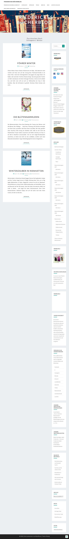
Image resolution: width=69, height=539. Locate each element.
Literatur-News (58, 149)
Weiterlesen (27, 89)
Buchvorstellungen (59, 146)
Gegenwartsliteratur (60, 224)
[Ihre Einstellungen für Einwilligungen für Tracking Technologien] (66, 536)
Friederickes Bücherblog (12, 1)
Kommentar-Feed (59, 514)
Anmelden (57, 508)
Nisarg (48, 536)
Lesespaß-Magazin (55, 5)
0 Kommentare (35, 119)
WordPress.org (58, 517)
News (48, 5)
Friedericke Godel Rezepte (23, 8)
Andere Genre (59, 221)
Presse (37, 5)
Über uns (43, 5)
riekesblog (32, 66)
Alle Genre (58, 169)
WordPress (38, 536)
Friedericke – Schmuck (59, 439)
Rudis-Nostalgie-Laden (59, 437)
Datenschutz (24, 5)
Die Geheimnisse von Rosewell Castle (58, 463)
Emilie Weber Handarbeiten (9, 8)
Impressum (31, 5)
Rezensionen (58, 219)
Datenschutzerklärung (58, 529)
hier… (56, 423)
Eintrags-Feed (58, 511)
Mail (54, 285)
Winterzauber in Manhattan (26, 171)
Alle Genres (58, 192)
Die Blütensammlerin (26, 117)
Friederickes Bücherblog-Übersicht (12, 5)
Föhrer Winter (26, 63)
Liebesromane (59, 227)
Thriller (57, 235)
